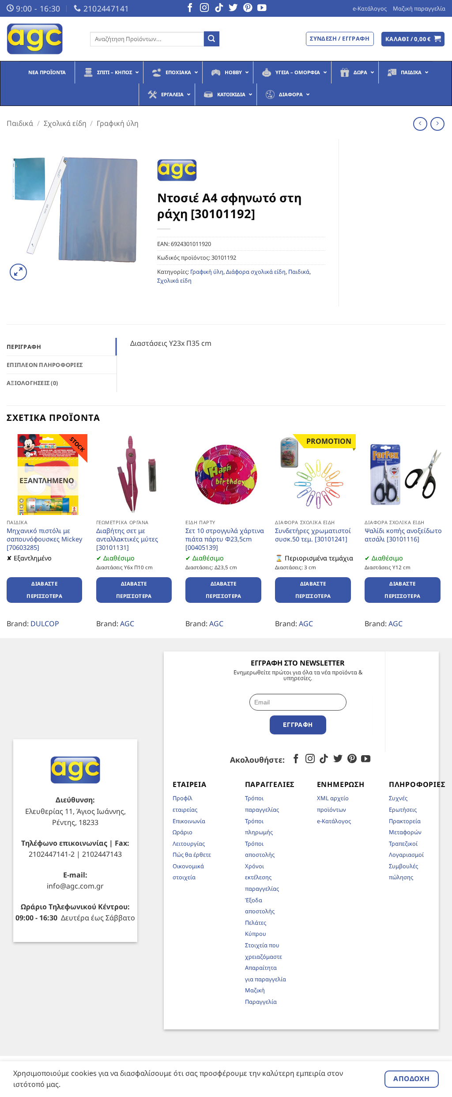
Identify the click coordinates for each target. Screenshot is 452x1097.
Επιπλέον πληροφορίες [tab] (45, 365)
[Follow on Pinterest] (247, 8)
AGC (127, 623)
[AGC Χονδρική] (42, 39)
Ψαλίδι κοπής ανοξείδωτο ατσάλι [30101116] (403, 535)
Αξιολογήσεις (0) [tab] (32, 383)
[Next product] (420, 124)
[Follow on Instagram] (204, 8)
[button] (413, 39)
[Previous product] (437, 124)
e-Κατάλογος (370, 8)
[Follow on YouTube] (261, 8)
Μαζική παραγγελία (419, 8)
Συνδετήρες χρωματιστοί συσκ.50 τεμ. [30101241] (313, 535)
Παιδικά (20, 123)
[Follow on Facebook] (189, 8)
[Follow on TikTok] (219, 8)
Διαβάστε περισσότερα (44, 589)
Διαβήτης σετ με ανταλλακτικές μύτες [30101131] (127, 539)
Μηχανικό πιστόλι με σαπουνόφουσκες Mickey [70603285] (44, 539)
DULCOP (44, 623)
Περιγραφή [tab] (24, 347)
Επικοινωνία (189, 821)
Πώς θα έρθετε (192, 855)
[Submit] (211, 38)
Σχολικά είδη (65, 123)
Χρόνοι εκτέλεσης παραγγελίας (262, 877)
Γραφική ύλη (118, 123)
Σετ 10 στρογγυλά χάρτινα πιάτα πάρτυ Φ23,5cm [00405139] (224, 539)
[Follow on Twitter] (233, 8)
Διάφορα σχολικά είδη (256, 272)
